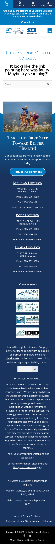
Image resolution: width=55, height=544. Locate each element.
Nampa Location (27, 247)
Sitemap (47, 520)
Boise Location (27, 215)
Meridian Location (27, 182)
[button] (50, 30)
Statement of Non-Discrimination (22, 520)
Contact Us (27, 22)
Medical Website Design (22, 539)
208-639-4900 (31, 196)
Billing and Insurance (24, 467)
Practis (41, 539)
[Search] (35, 369)
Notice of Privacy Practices (26, 516)
